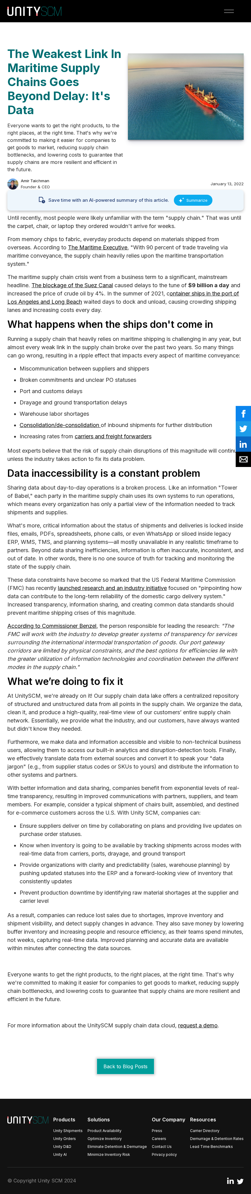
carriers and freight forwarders (113, 436)
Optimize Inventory (105, 1138)
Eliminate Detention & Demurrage (117, 1146)
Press (157, 1130)
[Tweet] (243, 428)
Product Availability (105, 1130)
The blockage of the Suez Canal (72, 285)
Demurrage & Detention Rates (217, 1138)
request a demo (198, 1025)
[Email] (243, 459)
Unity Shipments (68, 1130)
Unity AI (60, 1154)
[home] (34, 11)
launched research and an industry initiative (112, 588)
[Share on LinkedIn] (243, 444)
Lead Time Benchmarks (211, 1146)
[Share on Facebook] (243, 413)
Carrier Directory (204, 1130)
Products (64, 1119)
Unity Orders (64, 1138)
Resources (203, 1119)
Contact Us (162, 1146)
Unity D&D (62, 1146)
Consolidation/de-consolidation (60, 425)
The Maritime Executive (97, 247)
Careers (159, 1138)
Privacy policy (164, 1154)
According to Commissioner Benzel (51, 626)
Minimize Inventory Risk (109, 1154)
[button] (229, 11)
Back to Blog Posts (125, 1066)
